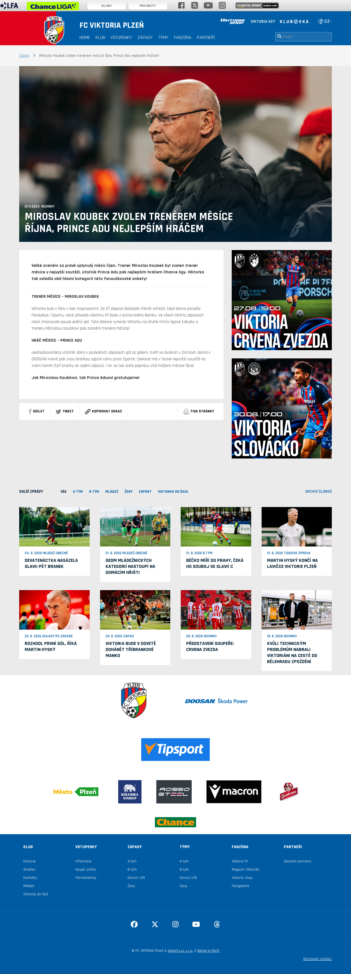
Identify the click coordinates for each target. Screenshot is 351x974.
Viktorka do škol (35, 894)
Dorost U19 (136, 877)
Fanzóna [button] (182, 37)
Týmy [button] (163, 37)
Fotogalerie (240, 886)
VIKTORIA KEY (263, 21)
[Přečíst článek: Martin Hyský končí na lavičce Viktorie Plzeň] (297, 526)
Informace (83, 861)
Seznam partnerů (297, 861)
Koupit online (85, 869)
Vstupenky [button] (121, 37)
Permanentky (85, 877)
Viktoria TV (240, 861)
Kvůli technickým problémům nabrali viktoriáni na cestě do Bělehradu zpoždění (292, 652)
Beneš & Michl (208, 950)
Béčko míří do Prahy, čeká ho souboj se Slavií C (215, 563)
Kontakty (30, 877)
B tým (132, 869)
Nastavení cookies (317, 958)
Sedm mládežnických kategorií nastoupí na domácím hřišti (130, 566)
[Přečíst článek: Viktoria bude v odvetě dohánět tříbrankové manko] (135, 609)
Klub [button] (100, 37)
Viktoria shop (242, 877)
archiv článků (318, 491)
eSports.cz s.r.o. (180, 950)
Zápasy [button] (145, 37)
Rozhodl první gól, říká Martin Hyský (51, 646)
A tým (132, 861)
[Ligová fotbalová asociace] (9, 7)
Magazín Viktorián (245, 869)
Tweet (68, 411)
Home (85, 37)
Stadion (29, 869)
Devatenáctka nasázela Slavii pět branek (51, 563)
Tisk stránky (202, 411)
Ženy (131, 886)
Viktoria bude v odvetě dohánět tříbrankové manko (131, 649)
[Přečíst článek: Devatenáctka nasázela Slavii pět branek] (54, 526)
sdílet (38, 411)
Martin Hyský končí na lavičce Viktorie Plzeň (292, 563)
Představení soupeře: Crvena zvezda (210, 646)
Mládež (28, 886)
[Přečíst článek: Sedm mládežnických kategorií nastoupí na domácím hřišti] (135, 526)
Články (24, 55)
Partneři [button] (206, 37)
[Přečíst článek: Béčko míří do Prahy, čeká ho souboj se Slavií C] (216, 526)
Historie (29, 861)
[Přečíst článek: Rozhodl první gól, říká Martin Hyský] (54, 609)
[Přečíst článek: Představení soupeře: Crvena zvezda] (216, 609)
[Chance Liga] (53, 7)
